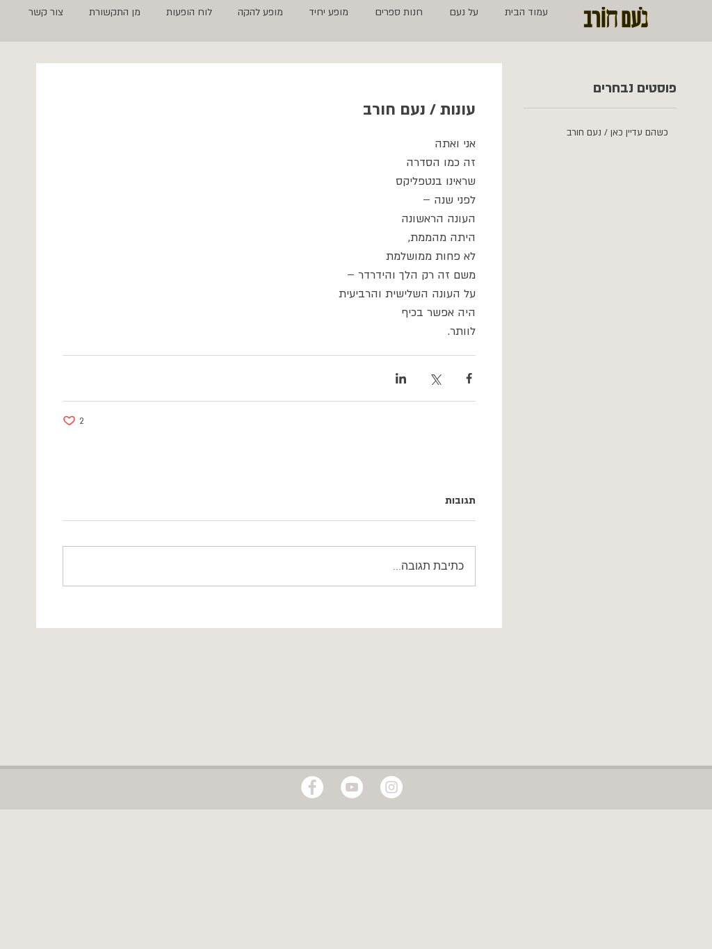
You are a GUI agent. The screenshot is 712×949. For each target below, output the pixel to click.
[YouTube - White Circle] (352, 787)
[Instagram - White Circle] (391, 787)
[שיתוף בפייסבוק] (469, 378)
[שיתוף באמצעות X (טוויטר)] (435, 378)
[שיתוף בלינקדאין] (400, 378)
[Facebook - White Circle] (312, 787)
